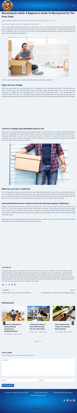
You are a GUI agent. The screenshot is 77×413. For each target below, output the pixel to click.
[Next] (73, 323)
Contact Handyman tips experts (62, 392)
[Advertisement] (38, 112)
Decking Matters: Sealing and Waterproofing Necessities (58, 292)
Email (42, 380)
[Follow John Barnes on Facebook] (3, 284)
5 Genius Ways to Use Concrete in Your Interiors (16, 292)
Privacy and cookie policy (38, 395)
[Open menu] (73, 5)
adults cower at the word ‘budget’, (19, 88)
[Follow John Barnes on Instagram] (9, 284)
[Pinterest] (70, 400)
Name (4, 380)
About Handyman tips (41, 392)
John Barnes (9, 334)
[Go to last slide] (4, 323)
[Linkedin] (74, 400)
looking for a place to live (60, 138)
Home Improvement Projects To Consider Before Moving (62, 327)
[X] (67, 400)
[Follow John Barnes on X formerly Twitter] (6, 284)
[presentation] (13, 313)
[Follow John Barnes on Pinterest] (15, 284)
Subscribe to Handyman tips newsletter (17, 392)
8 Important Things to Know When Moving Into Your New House (38, 327)
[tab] (35, 341)
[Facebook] (64, 400)
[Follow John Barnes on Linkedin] (12, 284)
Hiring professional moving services (60, 208)
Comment (5, 360)
